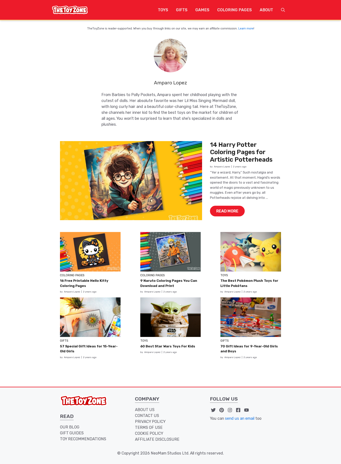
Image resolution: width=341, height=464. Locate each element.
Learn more (246, 28)
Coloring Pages (234, 10)
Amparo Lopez (222, 166)
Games (202, 10)
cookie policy (149, 433)
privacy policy (150, 421)
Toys (163, 10)
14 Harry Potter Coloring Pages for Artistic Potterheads (241, 152)
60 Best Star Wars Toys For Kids (167, 346)
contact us (147, 415)
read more (227, 211)
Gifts (181, 10)
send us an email (239, 418)
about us (145, 409)
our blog (69, 427)
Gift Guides (72, 433)
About (266, 10)
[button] (283, 10)
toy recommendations (83, 439)
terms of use (149, 427)
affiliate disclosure (157, 439)
